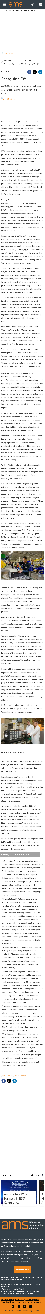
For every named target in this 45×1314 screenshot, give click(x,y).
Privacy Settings (15, 1302)
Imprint (36, 1300)
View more (36, 1175)
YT (25, 1306)
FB (20, 1306)
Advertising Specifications (32, 1302)
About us (29, 1300)
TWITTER (31, 1306)
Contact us (5, 1302)
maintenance (7, 1075)
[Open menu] (4, 4)
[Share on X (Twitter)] (35, 72)
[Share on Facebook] (29, 72)
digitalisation (20, 1075)
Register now (22, 1269)
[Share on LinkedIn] (40, 72)
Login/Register (33, 4)
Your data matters (7, 1300)
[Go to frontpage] (15, 4)
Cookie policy (20, 1300)
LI (14, 1306)
